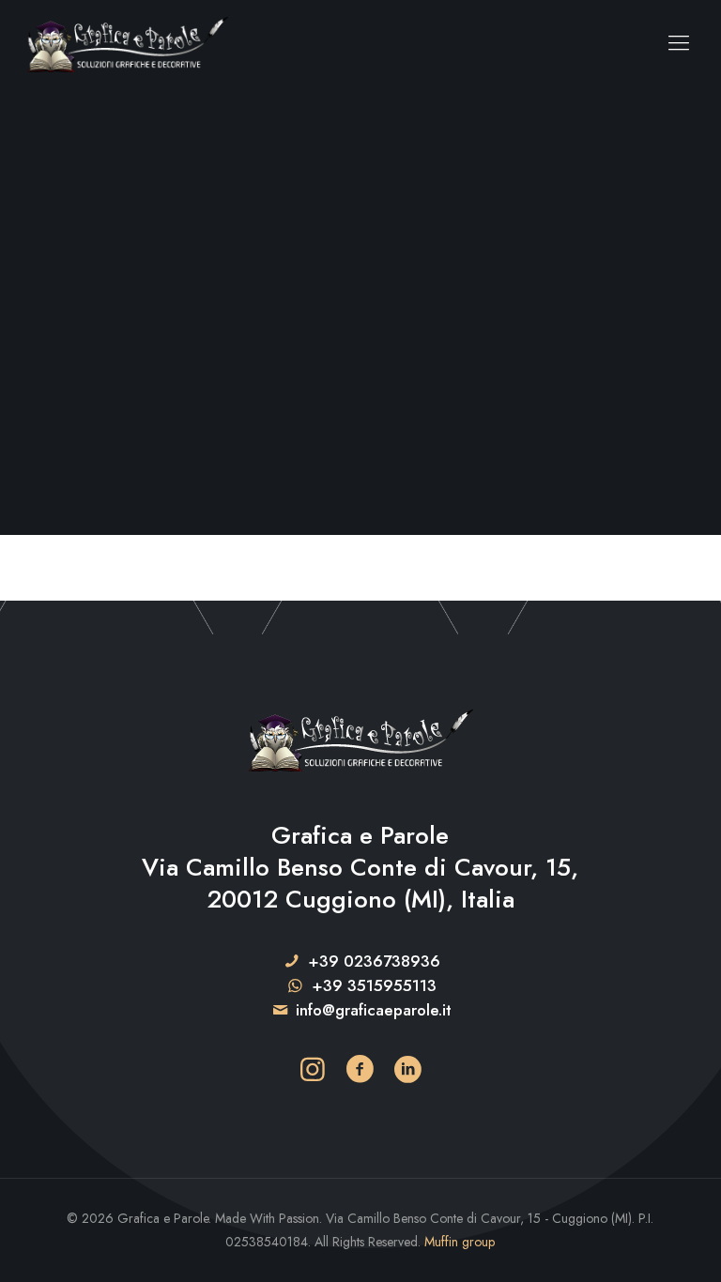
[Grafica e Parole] (127, 42)
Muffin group (459, 1241)
